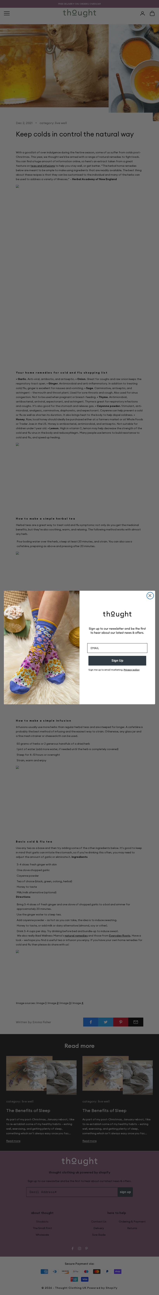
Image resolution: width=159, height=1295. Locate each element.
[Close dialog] (150, 595)
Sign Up (117, 660)
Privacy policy (132, 669)
